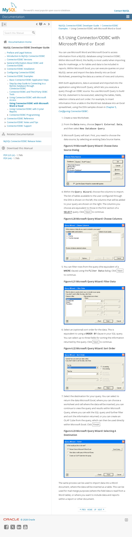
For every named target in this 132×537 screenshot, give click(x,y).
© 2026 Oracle (28, 519)
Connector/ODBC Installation (20, 68)
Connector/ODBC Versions (19, 59)
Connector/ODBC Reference (20, 118)
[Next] (49, 24)
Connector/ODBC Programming (24, 114)
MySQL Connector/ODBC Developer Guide (79, 25)
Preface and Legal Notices (19, 52)
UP (95, 509)
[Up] (44, 24)
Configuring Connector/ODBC (21, 72)
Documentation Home (19, 41)
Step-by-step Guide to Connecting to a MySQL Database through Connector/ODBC (27, 86)
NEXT (100, 509)
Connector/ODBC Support (19, 125)
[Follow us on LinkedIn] (19, 528)
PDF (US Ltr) (9, 155)
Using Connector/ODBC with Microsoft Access (27, 99)
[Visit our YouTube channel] (25, 528)
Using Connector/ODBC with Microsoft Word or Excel (28, 104)
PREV (83, 509)
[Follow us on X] (12, 528)
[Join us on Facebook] (6, 528)
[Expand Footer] (126, 520)
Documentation (13, 17)
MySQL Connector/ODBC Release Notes (22, 141)
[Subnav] (5, 63)
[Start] (40, 24)
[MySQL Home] (10, 7)
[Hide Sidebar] (4, 24)
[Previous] (36, 24)
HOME (89, 509)
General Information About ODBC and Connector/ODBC (25, 64)
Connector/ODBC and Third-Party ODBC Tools (28, 93)
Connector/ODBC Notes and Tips (22, 122)
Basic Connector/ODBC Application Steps (29, 79)
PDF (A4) (7, 158)
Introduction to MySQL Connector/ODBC (26, 56)
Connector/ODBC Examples (20, 76)
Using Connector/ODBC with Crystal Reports (26, 110)
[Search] (33, 33)
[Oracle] (11, 519)
